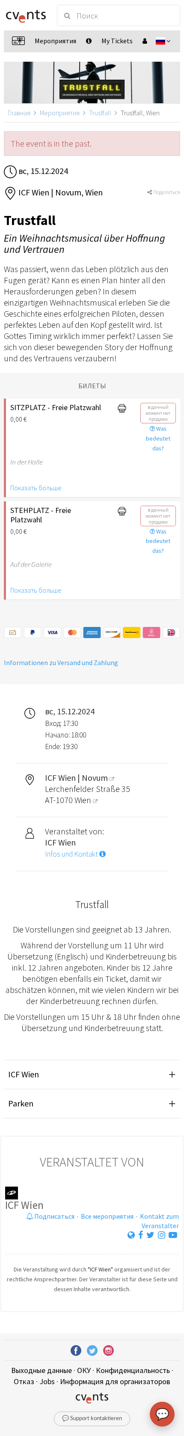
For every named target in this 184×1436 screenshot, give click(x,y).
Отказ (24, 1381)
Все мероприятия (107, 1216)
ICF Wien (23, 1074)
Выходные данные (41, 1370)
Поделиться (166, 192)
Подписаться (53, 1216)
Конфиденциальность (133, 1370)
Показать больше (36, 487)
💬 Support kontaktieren (92, 1418)
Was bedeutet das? (158, 438)
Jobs (47, 1381)
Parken (20, 1103)
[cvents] (26, 15)
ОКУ (84, 1370)
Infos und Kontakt (72, 854)
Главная (19, 112)
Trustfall (100, 112)
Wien (83, 799)
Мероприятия (60, 112)
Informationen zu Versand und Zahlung (61, 662)
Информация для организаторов (115, 1381)
